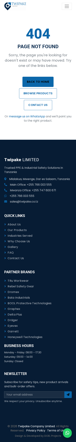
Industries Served (20, 236)
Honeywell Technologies (25, 337)
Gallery (13, 247)
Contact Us (38, 105)
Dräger (13, 320)
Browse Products (38, 93)
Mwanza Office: (33, 190)
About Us (14, 224)
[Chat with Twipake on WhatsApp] (67, 433)
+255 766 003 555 (22, 196)
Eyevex (13, 326)
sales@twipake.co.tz (24, 202)
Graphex (14, 309)
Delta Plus (15, 314)
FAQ (11, 253)
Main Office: (31, 185)
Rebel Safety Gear (21, 286)
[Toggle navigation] (67, 6)
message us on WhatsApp (27, 116)
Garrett (13, 331)
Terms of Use (56, 430)
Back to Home (38, 82)
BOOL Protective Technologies (29, 303)
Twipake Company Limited (36, 426)
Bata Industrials (19, 298)
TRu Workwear (18, 281)
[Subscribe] (68, 394)
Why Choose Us (19, 241)
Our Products (17, 230)
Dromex (13, 292)
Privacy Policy (35, 430)
